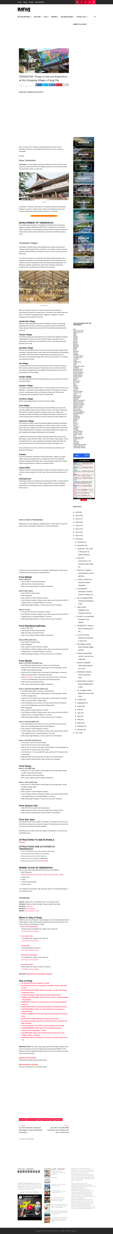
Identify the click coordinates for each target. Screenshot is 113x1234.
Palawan (75, 415)
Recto (32, 677)
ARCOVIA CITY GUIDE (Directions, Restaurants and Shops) (40, 1018)
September (81, 703)
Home (20, 2)
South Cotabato (77, 431)
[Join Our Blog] (94, 2)
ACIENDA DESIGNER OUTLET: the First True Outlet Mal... (85, 656)
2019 (77, 535)
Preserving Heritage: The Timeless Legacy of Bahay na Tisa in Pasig (42, 1025)
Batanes (75, 344)
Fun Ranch (44, 861)
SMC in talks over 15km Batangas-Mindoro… (84, 490)
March (79, 723)
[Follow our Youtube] (77, 2)
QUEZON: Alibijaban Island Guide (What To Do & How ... (85, 665)
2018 (77, 539)
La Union (76, 388)
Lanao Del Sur (77, 393)
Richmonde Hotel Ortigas (29, 955)
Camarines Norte (78, 356)
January (80, 729)
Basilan (75, 341)
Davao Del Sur (77, 370)
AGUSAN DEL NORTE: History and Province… (83, 496)
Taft (33, 752)
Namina (68, 1231)
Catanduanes (77, 362)
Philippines (59, 1119)
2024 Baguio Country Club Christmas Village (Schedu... (85, 647)
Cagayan (76, 354)
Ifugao (75, 379)
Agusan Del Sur (78, 332)
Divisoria (27, 677)
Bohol (75, 350)
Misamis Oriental (78, 401)
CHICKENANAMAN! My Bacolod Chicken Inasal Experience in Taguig (58, 1199)
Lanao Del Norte (78, 391)
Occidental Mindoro (79, 412)
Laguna (75, 390)
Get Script (79, 498)
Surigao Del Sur (78, 438)
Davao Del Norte (78, 369)
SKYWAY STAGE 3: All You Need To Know (58, 1185)
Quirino (75, 421)
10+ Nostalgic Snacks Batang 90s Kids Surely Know (85, 693)
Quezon (75, 419)
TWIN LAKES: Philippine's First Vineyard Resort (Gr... (85, 610)
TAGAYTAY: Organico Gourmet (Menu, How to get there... (85, 573)
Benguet (75, 347)
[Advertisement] (66, 9)
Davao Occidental (78, 372)
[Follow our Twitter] (90, 2)
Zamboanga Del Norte (79, 444)
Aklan (75, 333)
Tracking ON (88, 498)
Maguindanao (77, 396)
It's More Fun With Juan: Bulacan (85, 468)
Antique (75, 336)
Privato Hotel (25, 945)
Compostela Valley (78, 366)
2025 (77, 515)
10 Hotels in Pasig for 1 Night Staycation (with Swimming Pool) (40, 995)
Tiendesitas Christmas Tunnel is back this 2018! (84, 675)
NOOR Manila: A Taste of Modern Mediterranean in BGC (85, 684)
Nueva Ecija (76, 409)
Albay (75, 335)
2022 (77, 525)
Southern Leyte (77, 432)
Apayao (75, 338)
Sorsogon (76, 430)
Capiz (75, 360)
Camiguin (76, 359)
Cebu (74, 364)
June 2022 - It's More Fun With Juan (84, 475)
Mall (39, 1119)
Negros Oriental (77, 406)
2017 (77, 733)
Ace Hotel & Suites (27, 964)
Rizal (74, 422)
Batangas (76, 345)
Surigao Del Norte (78, 437)
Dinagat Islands (77, 375)
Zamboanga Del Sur (79, 446)
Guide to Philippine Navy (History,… (84, 493)
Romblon (76, 424)
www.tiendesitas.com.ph (32, 910)
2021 (77, 529)
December (81, 542)
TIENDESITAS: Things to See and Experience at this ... (85, 628)
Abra (74, 329)
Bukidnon (76, 351)
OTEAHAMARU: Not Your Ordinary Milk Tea (58, 1191)
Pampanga (76, 416)
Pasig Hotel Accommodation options (39, 974)
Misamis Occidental (79, 400)
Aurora (75, 339)
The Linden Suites (27, 936)
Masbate (75, 398)
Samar (75, 425)
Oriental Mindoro (78, 413)
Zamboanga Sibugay (79, 447)
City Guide (22, 1119)
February (80, 726)
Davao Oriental (77, 373)
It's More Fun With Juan (25, 1183)
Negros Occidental (78, 404)
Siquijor (75, 428)
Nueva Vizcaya (77, 410)
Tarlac (75, 440)
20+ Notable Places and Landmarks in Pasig (35, 983)
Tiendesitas (29, 906)
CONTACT (36, 1192)
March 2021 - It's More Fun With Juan (84, 478)
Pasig (52, 1119)
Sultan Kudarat (77, 434)
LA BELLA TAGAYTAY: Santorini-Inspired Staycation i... (84, 582)
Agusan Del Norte (78, 330)
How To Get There (31, 1119)
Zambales (76, 443)
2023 (77, 522)
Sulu (74, 435)
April (79, 719)
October (80, 699)
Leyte (74, 394)
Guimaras (76, 378)
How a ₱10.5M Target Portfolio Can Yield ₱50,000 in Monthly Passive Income (59, 1212)
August (79, 706)
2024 (77, 519)
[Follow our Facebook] (81, 2)
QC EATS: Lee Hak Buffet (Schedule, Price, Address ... (85, 619)
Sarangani (76, 427)
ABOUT (22, 1192)
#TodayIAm (54, 1177)
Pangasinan (76, 418)
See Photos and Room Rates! (30, 931)
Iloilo (74, 384)
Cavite (75, 363)
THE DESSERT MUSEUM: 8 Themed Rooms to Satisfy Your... (85, 591)
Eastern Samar (77, 376)
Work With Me (39, 2)
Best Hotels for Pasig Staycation (44, 216)
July (78, 709)
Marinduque (76, 397)
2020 (77, 532)
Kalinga (75, 387)
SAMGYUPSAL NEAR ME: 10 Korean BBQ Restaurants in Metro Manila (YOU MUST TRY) (59, 1220)
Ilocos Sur (76, 382)
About (25, 2)
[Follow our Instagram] (85, 2)
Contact (31, 2)
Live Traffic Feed (84, 460)
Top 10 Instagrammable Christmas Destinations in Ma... (85, 601)
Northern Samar (78, 407)
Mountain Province (78, 403)
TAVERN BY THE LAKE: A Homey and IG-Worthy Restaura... (85, 552)
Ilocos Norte (76, 381)
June (79, 713)
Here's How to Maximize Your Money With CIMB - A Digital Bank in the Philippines (59, 1206)
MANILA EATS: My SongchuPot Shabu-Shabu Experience (58, 1172)
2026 (77, 512)
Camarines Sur (77, 357)
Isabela (75, 385)
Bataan (75, 342)
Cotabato (76, 367)
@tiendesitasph (30, 908)
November (81, 545)
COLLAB (29, 1192)
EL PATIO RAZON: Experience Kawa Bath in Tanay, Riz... (85, 638)
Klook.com (22, 842)
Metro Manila (45, 1119)
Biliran (75, 348)
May (79, 716)
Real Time (84, 498)
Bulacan (75, 353)
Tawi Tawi (76, 441)
